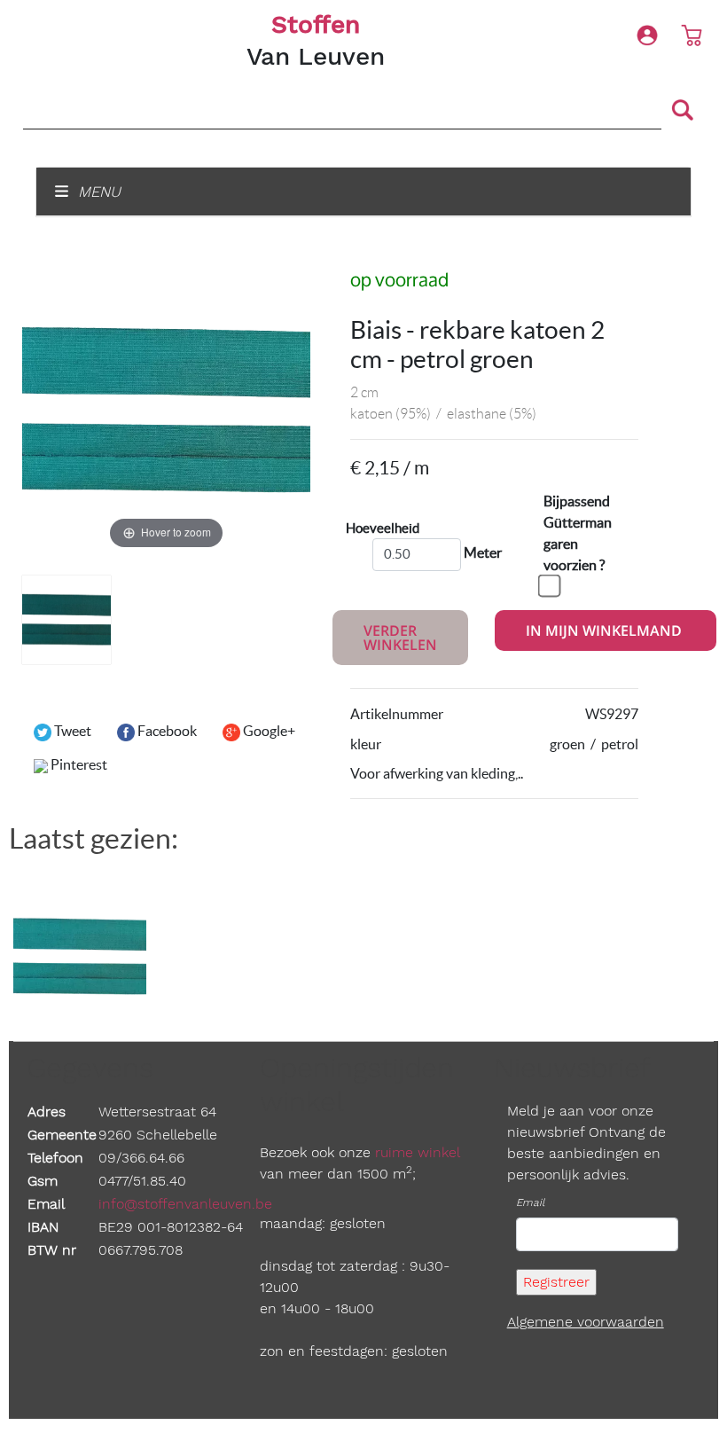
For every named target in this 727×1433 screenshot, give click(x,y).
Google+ (267, 731)
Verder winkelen (400, 637)
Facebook (166, 731)
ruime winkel (417, 1152)
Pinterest (77, 764)
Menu (97, 191)
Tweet (71, 731)
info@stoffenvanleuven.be (185, 1203)
